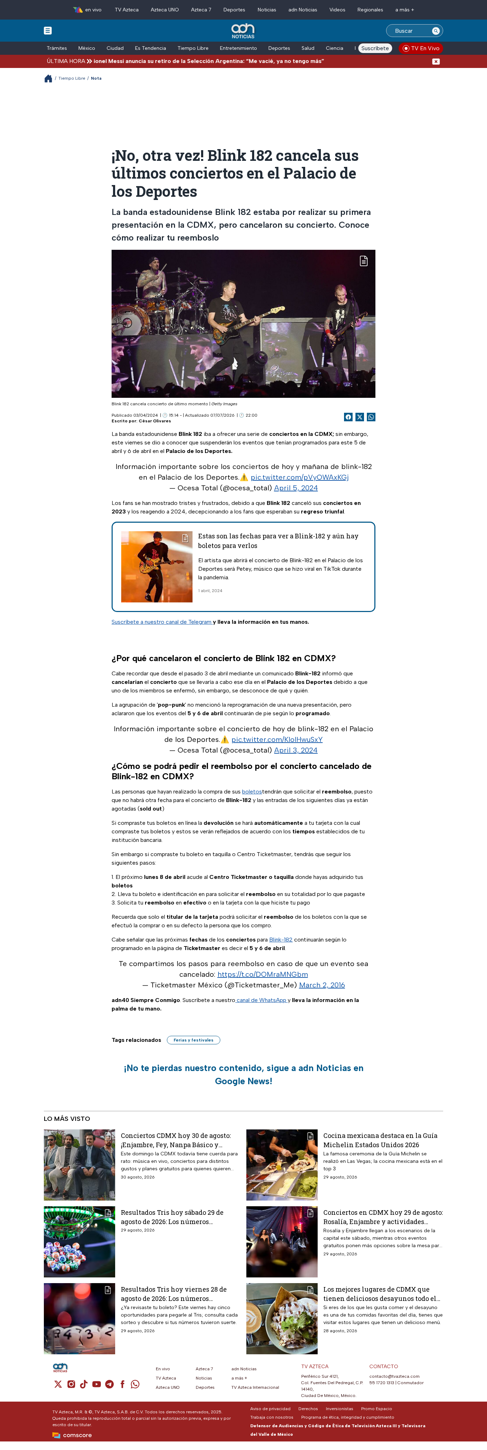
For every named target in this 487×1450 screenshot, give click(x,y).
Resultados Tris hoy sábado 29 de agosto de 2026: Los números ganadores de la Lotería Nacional (173, 1216)
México (86, 48)
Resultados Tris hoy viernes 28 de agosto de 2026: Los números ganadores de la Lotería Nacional (174, 1293)
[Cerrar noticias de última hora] (436, 61)
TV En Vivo (425, 48)
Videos (337, 10)
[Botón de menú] (48, 30)
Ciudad (115, 48)
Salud (308, 48)
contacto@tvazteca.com (394, 1376)
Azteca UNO (165, 10)
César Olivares (155, 420)
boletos (252, 791)
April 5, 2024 (296, 488)
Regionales (370, 10)
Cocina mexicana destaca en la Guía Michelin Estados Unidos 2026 (380, 1140)
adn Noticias (302, 10)
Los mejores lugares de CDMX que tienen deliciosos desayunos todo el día (379, 1293)
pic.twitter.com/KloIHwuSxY (277, 739)
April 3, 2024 (296, 750)
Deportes (234, 10)
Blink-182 (281, 939)
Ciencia (334, 48)
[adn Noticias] (243, 31)
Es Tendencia (150, 48)
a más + (404, 10)
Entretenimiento (238, 48)
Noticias (267, 10)
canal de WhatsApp (261, 1000)
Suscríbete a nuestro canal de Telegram (162, 621)
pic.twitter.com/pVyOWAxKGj (300, 477)
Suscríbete (375, 48)
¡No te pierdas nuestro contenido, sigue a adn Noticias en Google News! (244, 1075)
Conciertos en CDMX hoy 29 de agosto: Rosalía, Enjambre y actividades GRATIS (383, 1216)
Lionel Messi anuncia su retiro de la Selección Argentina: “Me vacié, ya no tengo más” (176, 61)
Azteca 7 (201, 10)
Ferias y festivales (194, 1040)
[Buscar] (436, 30)
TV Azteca (127, 10)
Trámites (57, 48)
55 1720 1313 (381, 1382)
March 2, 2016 (322, 985)
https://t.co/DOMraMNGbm (262, 974)
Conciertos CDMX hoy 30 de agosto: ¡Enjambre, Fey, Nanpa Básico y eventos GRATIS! (176, 1140)
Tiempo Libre (193, 48)
